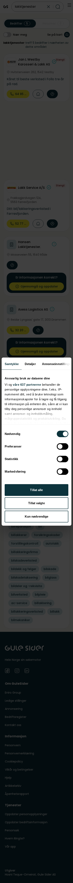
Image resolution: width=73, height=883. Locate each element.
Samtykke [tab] (12, 364)
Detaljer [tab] (30, 364)
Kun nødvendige (36, 516)
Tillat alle (36, 490)
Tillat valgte (36, 503)
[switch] (62, 446)
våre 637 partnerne (27, 384)
